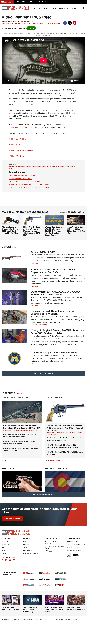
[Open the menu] (79, 8)
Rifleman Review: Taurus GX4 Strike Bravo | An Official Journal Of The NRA (21, 427)
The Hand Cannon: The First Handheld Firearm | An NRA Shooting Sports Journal (64, 439)
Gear (36, 286)
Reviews (62, 8)
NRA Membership (72, 541)
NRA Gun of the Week (30, 553)
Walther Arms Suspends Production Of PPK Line (29, 184)
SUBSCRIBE (12, 518)
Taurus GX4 (33, 431)
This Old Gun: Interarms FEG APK (23, 175)
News (36, 8)
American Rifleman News (56, 468)
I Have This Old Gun (16, 23)
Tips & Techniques (41, 325)
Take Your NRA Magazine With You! (10, 608)
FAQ (3, 547)
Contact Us (5, 544)
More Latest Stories (52, 373)
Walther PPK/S (28, 167)
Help (3, 550)
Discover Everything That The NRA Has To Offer (54, 609)
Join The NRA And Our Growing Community (31, 609)
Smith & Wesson (65, 432)
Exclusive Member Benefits (76, 544)
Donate (29, 2)
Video (58, 167)
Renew (23, 2)
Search (4, 553)
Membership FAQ (72, 547)
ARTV (10, 168)
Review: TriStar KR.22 (43, 252)
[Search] (83, 8)
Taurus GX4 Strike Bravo (20, 431)
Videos (4, 23)
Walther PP (19, 167)
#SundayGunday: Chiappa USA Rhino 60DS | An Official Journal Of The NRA (10, 230)
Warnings (39, 620)
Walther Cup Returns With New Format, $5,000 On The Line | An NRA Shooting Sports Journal (53, 231)
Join (17, 2)
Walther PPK (37, 167)
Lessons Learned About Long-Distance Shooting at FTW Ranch (53, 312)
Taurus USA (7, 431)
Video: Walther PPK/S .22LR (20, 178)
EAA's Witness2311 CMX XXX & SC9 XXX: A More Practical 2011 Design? (55, 293)
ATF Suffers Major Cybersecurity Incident (54, 352)
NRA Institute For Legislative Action (54, 547)
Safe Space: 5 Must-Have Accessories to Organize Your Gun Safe (53, 271)
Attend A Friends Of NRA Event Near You (76, 608)
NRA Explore (49, 551)
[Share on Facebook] (65, 21)
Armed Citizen (8, 468)
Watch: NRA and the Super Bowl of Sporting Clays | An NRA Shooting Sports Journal (20, 435)
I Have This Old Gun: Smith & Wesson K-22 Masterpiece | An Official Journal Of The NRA (32, 231)
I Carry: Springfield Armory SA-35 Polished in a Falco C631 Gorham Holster (57, 331)
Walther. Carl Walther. (17, 139)
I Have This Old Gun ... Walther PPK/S (24, 181)
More (14, 247)
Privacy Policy (5, 620)
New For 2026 (50, 8)
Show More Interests (55, 494)
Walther (16, 90)
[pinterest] (74, 21)
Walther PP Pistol (16, 144)
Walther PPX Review (17, 156)
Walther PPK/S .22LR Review (21, 150)
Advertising (5, 541)
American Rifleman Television (15, 398)
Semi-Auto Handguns (38, 23)
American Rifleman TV (18, 127)
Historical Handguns (53, 23)
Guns (36, 264)
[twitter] (69, 21)
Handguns (27, 23)
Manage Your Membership (75, 550)
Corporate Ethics (28, 620)
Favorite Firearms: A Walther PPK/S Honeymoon (29, 187)
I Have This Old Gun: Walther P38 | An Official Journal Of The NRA (76, 230)
